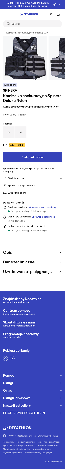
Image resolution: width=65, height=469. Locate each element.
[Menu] (6, 14)
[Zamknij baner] (59, 4)
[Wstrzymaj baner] (54, 4)
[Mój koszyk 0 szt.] (58, 14)
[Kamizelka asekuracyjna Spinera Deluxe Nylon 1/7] (25, 58)
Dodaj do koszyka (33, 157)
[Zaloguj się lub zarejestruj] (51, 14)
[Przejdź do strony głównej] (29, 14)
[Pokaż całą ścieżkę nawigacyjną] (4, 33)
